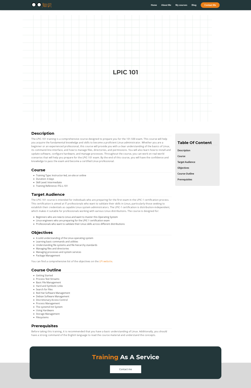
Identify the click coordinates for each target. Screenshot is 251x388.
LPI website (105, 261)
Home (154, 5)
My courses (181, 5)
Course (181, 156)
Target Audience (186, 162)
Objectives (183, 168)
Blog (194, 5)
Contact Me (210, 5)
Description (184, 150)
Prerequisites (185, 179)
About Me (166, 5)
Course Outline (186, 173)
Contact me (125, 369)
